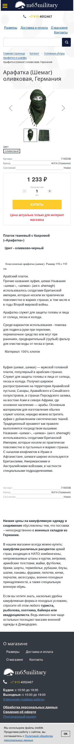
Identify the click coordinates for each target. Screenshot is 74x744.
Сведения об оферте (19, 712)
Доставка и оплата (34, 27)
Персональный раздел (19, 716)
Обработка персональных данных (30, 707)
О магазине (59, 27)
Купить (37, 204)
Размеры (10, 27)
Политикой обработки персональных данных (28, 738)
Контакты (61, 32)
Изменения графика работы (23, 699)
